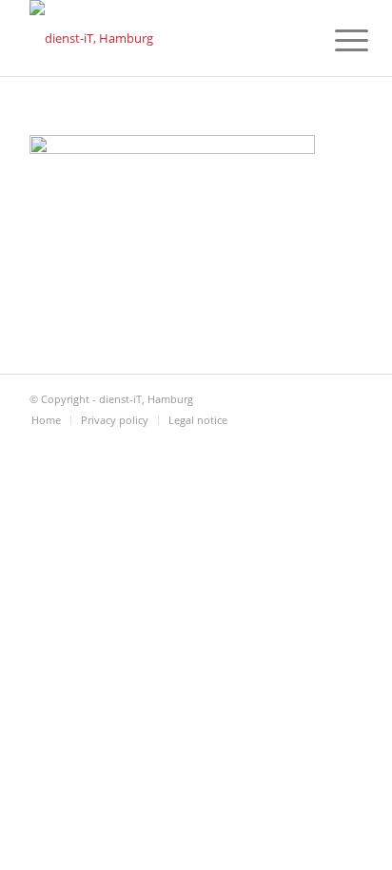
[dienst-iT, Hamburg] (162, 38)
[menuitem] (337, 40)
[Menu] (337, 40)
